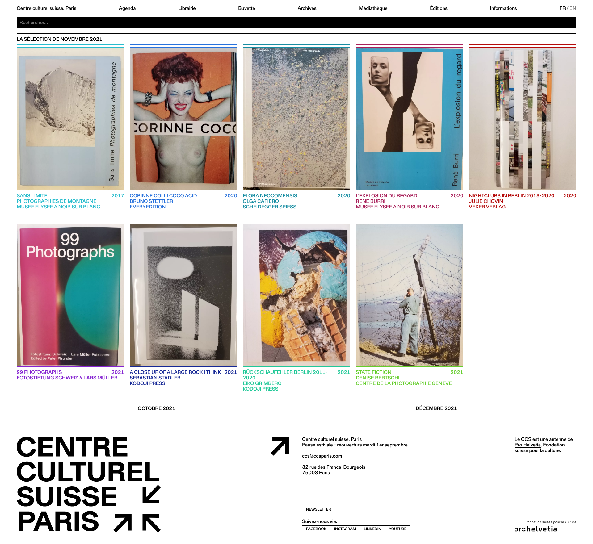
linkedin (372, 529)
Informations (503, 8)
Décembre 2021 (436, 408)
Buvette (246, 8)
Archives (306, 8)
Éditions (439, 8)
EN (573, 8)
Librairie (187, 8)
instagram (345, 529)
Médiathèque (373, 8)
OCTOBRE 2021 (156, 408)
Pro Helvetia (528, 444)
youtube (397, 529)
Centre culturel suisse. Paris (46, 8)
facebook (316, 529)
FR (563, 8)
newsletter (318, 509)
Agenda (127, 8)
